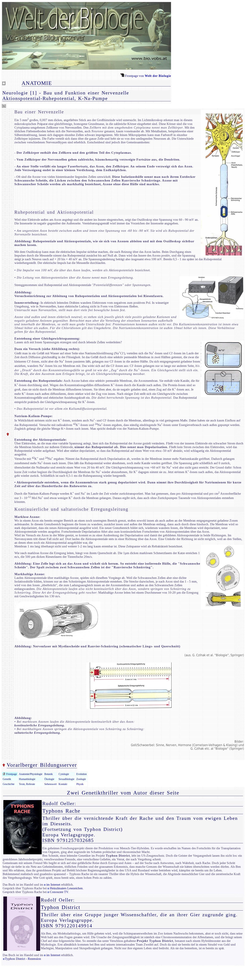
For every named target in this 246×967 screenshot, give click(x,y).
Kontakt (63, 784)
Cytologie (64, 774)
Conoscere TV (59, 892)
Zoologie (81, 779)
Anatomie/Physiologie (30, 774)
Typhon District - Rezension (23, 958)
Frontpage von (147, 76)
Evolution (81, 774)
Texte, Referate (27, 784)
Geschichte (8, 784)
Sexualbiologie (66, 779)
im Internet (53, 884)
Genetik (7, 779)
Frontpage (11, 774)
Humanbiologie (27, 779)
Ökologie (49, 779)
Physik (80, 784)
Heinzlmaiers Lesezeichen (66, 888)
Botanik (48, 774)
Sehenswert (50, 784)
